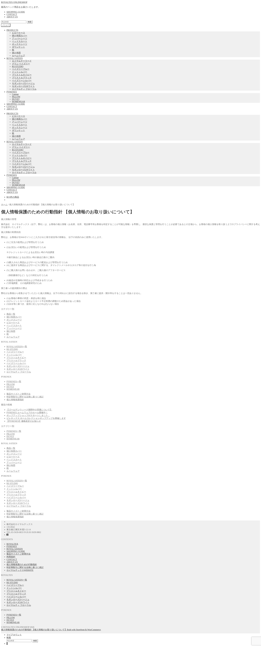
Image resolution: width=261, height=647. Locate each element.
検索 (29, 22)
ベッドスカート (19, 41)
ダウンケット (18, 47)
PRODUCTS (12, 30)
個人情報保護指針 (15, 399)
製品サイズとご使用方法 (18, 394)
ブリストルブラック (22, 77)
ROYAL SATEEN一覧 (17, 346)
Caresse (15, 94)
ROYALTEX (12, 544)
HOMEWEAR (18, 101)
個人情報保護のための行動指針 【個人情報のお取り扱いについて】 (34, 629)
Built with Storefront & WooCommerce (84, 629)
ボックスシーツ (19, 44)
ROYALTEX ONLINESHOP (14, 2)
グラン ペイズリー (21, 64)
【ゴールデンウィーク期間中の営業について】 (29, 410)
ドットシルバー (19, 72)
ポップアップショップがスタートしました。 (28, 415)
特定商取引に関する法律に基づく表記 (25, 397)
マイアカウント (14, 635)
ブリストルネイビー (22, 75)
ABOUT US (12, 17)
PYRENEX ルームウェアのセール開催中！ (27, 412)
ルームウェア (18, 55)
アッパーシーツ (19, 38)
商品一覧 (11, 314)
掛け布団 (16, 53)
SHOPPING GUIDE (16, 12)
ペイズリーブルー (20, 69)
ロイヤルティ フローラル (24, 89)
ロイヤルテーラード (22, 61)
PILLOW (16, 96)
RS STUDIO (17, 66)
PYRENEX (12, 92)
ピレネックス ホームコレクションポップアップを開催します (36, 418)
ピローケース (18, 33)
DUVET (16, 99)
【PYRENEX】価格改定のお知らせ (24, 421)
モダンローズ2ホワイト (23, 86)
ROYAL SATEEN (15, 58)
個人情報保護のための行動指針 (22, 564)
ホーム (4, 204)
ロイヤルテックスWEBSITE (20, 570)
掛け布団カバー (19, 35)
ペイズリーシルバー (22, 80)
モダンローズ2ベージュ (23, 83)
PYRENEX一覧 (14, 381)
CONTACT (12, 14)
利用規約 (11, 557)
